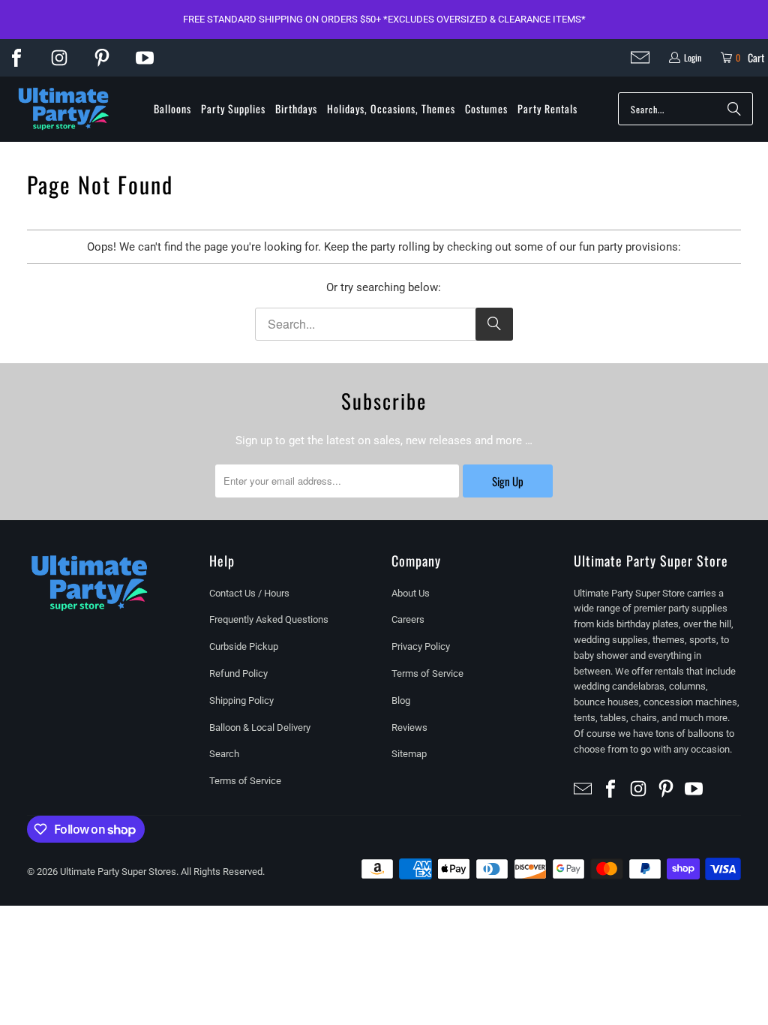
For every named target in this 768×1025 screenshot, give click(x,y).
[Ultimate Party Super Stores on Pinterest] (102, 58)
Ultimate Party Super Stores (118, 871)
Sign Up (508, 481)
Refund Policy (238, 673)
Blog (401, 700)
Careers (408, 619)
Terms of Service (245, 780)
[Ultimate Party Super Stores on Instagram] (59, 58)
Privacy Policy (421, 646)
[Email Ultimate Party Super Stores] (640, 57)
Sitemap (409, 753)
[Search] (734, 108)
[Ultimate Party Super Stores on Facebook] (16, 58)
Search (224, 753)
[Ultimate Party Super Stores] (63, 109)
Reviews (410, 727)
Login (692, 57)
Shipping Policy (241, 700)
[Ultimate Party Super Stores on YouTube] (144, 58)
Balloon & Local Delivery (259, 727)
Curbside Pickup (243, 646)
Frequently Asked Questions (268, 619)
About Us (411, 593)
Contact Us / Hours (249, 593)
